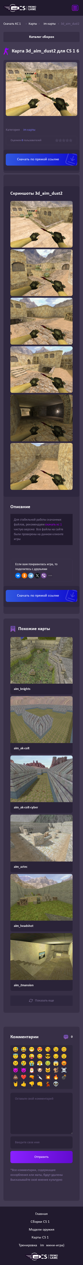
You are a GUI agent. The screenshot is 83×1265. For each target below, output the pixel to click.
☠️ (64, 1070)
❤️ (24, 1077)
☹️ (15, 1063)
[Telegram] (31, 575)
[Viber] (44, 575)
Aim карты (28, 130)
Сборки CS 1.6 (41, 1222)
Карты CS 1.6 (41, 1237)
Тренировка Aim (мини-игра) (41, 1245)
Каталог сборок (41, 37)
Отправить (41, 1157)
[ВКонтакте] (18, 575)
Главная (41, 1214)
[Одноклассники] (24, 575)
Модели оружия (41, 1230)
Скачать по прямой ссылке (38, 159)
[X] (37, 575)
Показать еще (44, 1000)
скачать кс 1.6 (54, 524)
